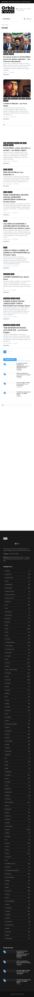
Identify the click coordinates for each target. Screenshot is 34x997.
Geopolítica (19, 52)
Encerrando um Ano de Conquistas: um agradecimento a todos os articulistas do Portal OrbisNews (23, 366)
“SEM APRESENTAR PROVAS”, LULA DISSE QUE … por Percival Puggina (15, 330)
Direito (10, 52)
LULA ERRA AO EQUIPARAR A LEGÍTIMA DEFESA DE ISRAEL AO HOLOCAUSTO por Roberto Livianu (16, 226)
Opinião (6, 54)
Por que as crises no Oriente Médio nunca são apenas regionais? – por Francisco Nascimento (17, 59)
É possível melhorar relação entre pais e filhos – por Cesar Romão (23, 384)
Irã (24, 52)
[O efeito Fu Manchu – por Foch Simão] (17, 88)
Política (11, 145)
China (5, 98)
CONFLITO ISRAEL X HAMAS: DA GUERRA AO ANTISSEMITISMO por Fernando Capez (16, 252)
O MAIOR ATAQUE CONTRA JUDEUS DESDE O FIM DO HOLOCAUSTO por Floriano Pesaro (16, 303)
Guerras (17, 143)
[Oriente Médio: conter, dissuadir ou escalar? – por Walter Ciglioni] (17, 133)
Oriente (11, 54)
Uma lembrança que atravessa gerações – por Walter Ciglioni (24, 393)
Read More (6, 74)
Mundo (10, 192)
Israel (28, 52)
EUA (14, 52)
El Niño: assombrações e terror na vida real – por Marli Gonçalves (23, 375)
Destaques (6, 274)
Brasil (5, 52)
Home (3, 24)
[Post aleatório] (27, 19)
